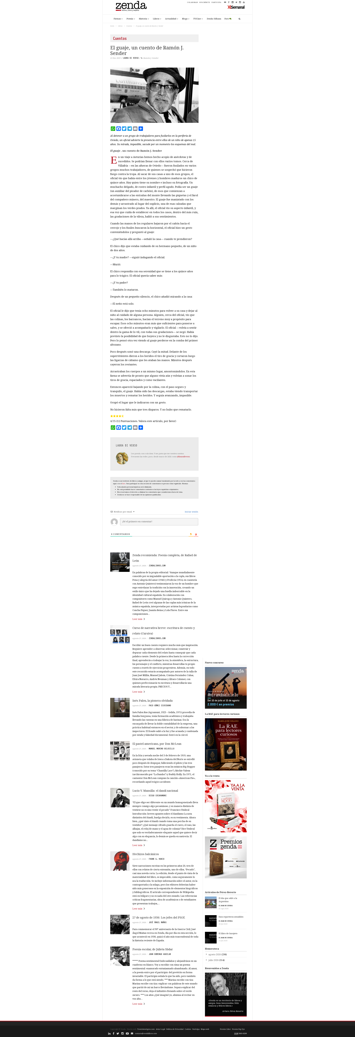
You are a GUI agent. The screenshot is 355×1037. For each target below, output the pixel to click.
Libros (156, 18)
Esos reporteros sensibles (231, 916)
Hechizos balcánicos (145, 854)
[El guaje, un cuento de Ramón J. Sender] (154, 95)
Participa (196, 1029)
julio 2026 (213, 960)
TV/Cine (197, 18)
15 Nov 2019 (115, 58)
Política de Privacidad (174, 1029)
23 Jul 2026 (223, 940)
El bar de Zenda (226, 905)
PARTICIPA (216, 2)
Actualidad (170, 18)
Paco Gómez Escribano (160, 705)
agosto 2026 (214, 954)
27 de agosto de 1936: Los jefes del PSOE (158, 917)
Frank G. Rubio (156, 859)
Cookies (188, 1029)
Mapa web (205, 1029)
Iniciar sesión (191, 511)
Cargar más (154, 1014)
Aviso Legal (160, 1029)
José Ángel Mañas (158, 922)
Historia (143, 18)
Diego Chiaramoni (158, 795)
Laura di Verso (131, 58)
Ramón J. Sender (151, 58)
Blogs (184, 18)
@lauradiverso (183, 456)
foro (123, 483)
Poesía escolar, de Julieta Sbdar (152, 949)
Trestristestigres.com (146, 1029)
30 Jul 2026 (223, 924)
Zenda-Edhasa (214, 18)
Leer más (137, 619)
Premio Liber (225, 1029)
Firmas (117, 18)
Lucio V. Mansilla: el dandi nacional (155, 790)
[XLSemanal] (236, 7)
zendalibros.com (157, 565)
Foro (227, 18)
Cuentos (129, 26)
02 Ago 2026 (223, 908)
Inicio (112, 26)
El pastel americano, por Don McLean (156, 744)
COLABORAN (192, 2)
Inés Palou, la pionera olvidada (152, 700)
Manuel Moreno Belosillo (161, 748)
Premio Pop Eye (238, 1029)
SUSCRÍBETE (204, 2)
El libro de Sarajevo (228, 933)
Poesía (130, 18)
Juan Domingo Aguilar (160, 954)
